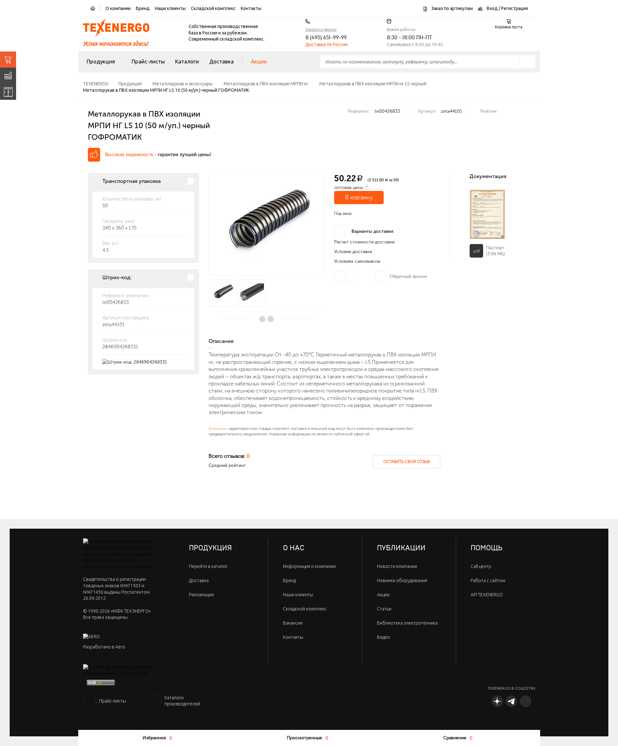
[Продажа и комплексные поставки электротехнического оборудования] (8, 60)
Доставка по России (326, 44)
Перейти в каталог (208, 566)
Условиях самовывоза (357, 261)
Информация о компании (309, 566)
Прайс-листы (148, 61)
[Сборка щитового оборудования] (8, 92)
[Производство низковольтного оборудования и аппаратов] (8, 76)
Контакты (251, 8)
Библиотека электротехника (407, 623)
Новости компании (397, 566)
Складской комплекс (213, 8)
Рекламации (201, 594)
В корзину (359, 197)
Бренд (143, 8)
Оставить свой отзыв (406, 461)
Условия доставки (353, 251)
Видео (383, 637)
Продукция (101, 61)
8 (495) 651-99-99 (326, 37)
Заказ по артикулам (451, 8)
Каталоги (187, 61)
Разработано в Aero (104, 646)
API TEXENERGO (487, 594)
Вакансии (293, 623)
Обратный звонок (408, 276)
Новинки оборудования (402, 580)
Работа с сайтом (488, 580)
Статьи (384, 608)
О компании (118, 8)
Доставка (221, 61)
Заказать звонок (321, 29)
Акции (259, 61)
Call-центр (481, 566)
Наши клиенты (170, 8)
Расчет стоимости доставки (364, 242)
